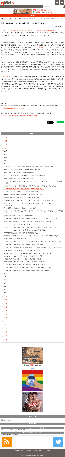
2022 (5, 296)
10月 (5, 157)
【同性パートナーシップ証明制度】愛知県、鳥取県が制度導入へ (24, 244)
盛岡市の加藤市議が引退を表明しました (16, 238)
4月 (5, 283)
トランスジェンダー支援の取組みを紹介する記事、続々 (21, 191)
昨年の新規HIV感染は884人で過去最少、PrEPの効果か (20, 208)
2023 (15, 18)
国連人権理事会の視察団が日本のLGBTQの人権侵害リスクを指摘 (24, 262)
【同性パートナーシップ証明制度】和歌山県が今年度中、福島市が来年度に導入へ (29, 167)
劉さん (41, 47)
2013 (5, 328)
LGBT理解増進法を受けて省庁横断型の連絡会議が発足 (21, 233)
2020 (5, 303)
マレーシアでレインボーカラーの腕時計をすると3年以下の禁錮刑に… (25, 230)
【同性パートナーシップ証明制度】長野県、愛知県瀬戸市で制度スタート (26, 270)
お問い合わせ (47, 450)
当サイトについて (19, 450)
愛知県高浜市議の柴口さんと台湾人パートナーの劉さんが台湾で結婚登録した (32, 30)
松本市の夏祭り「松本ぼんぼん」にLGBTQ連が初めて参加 (22, 250)
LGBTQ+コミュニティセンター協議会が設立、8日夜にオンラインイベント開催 (28, 253)
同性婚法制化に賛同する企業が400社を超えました (19, 178)
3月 (5, 286)
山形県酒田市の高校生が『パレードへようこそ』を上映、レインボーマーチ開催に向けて (31, 236)
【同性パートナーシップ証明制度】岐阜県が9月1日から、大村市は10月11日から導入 (30, 186)
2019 (5, 307)
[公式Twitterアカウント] (58, 442)
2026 (5, 137)
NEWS (10, 18)
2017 (5, 314)
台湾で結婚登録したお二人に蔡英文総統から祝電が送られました (24, 189)
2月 (5, 289)
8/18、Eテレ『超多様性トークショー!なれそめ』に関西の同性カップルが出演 (27, 221)
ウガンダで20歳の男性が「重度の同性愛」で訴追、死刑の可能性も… (25, 175)
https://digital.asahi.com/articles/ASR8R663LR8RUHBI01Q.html (19, 115)
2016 (5, 318)
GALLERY (32, 424)
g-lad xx (8, 3)
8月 (20, 18)
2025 (5, 141)
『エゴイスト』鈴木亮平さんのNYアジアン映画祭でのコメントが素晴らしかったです (30, 227)
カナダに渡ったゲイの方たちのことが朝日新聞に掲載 (20, 215)
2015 (5, 321)
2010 (5, 339)
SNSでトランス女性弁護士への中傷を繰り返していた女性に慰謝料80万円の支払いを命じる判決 (33, 247)
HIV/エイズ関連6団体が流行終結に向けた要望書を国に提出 (22, 169)
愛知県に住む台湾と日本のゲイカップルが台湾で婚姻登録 (22, 197)
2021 (5, 300)
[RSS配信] (7, 442)
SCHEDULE (32, 416)
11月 (5, 154)
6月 (5, 277)
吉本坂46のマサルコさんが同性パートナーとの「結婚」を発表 (23, 256)
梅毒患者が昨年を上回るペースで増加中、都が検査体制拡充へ (24, 259)
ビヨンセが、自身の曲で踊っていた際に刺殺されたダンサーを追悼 (24, 264)
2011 (5, 335)
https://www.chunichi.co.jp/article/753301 (13, 108)
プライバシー (37, 450)
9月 (5, 161)
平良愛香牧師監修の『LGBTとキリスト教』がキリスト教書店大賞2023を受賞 (28, 267)
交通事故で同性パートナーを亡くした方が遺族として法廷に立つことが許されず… (29, 200)
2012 (5, 332)
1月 (5, 293)
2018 (5, 310)
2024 (5, 144)
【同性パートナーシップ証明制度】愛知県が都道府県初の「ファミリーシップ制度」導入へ (32, 218)
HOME (3, 18)
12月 (5, 151)
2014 (5, 325)
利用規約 (28, 450)
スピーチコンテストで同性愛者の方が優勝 (17, 224)
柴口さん (5, 76)
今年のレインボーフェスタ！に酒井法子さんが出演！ (20, 172)
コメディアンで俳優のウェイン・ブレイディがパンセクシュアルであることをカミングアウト (32, 241)
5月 (5, 280)
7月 (5, 273)
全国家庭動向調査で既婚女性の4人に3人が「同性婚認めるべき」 (24, 194)
